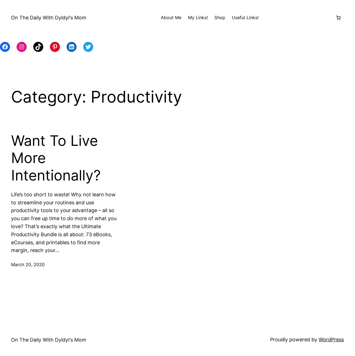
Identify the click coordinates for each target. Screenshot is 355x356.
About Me (171, 17)
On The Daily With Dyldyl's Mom (48, 18)
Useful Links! (245, 17)
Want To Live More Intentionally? (56, 158)
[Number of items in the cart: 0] (338, 17)
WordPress (331, 339)
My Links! (198, 17)
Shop (219, 17)
